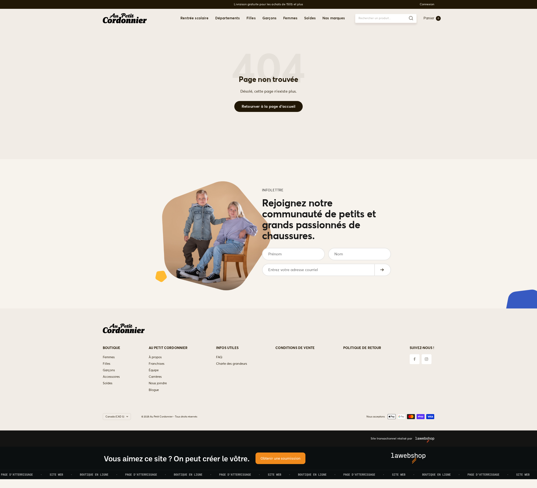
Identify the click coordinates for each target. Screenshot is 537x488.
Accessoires (111, 377)
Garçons (269, 18)
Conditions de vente (295, 348)
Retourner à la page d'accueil (268, 106)
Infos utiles (227, 348)
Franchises (156, 364)
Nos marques (333, 18)
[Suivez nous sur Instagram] (426, 359)
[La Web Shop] (423, 438)
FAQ (219, 357)
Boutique (111, 348)
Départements (227, 18)
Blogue (154, 390)
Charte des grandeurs (231, 364)
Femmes (290, 18)
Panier (431, 18)
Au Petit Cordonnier (168, 348)
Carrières (155, 377)
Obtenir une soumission (280, 458)
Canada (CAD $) (115, 416)
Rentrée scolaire (194, 18)
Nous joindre (158, 383)
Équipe (154, 370)
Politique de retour (362, 348)
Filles (251, 18)
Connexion (427, 4)
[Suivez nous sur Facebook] (415, 359)
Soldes (310, 18)
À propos (155, 357)
